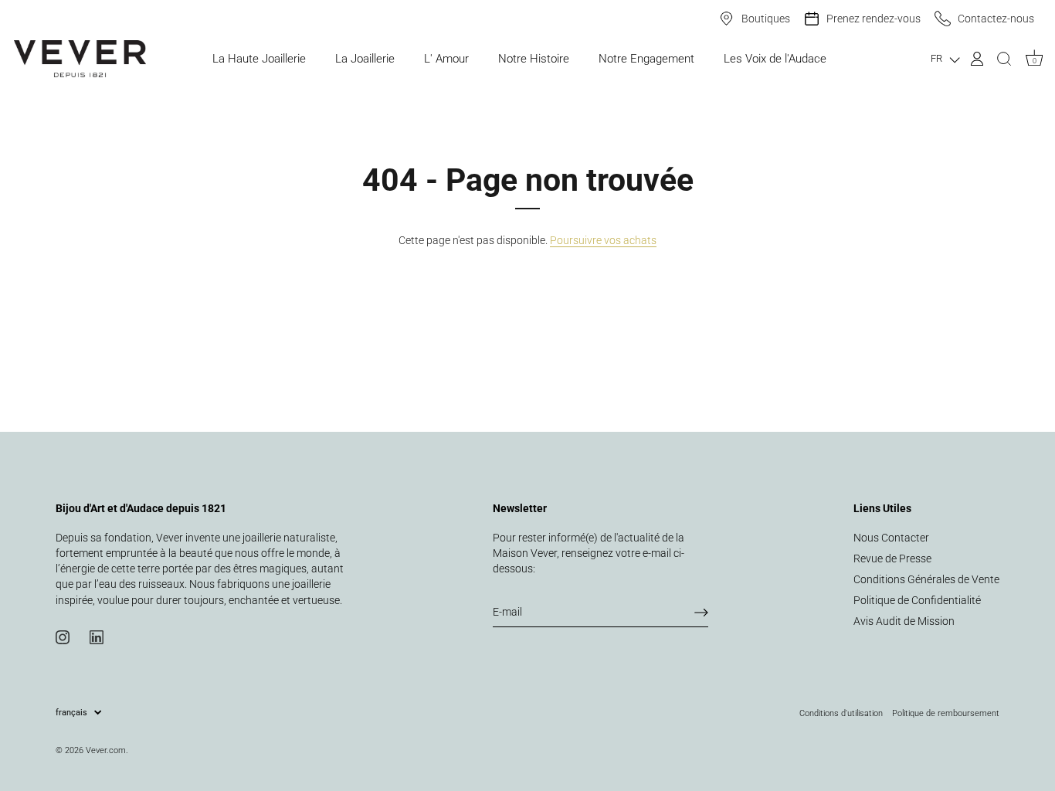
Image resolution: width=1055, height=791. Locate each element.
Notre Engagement (646, 59)
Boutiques (765, 18)
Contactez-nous (996, 18)
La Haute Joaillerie (259, 59)
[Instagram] (63, 636)
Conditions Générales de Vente (926, 579)
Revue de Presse (892, 558)
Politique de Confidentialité (917, 600)
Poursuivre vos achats (603, 240)
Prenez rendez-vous (873, 18)
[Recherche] (1004, 59)
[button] (945, 59)
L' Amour (446, 59)
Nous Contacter (891, 537)
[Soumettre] (701, 613)
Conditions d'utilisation (841, 713)
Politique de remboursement (945, 713)
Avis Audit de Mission (904, 621)
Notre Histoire (533, 59)
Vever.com (106, 750)
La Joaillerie (365, 59)
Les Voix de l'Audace (775, 59)
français (71, 712)
